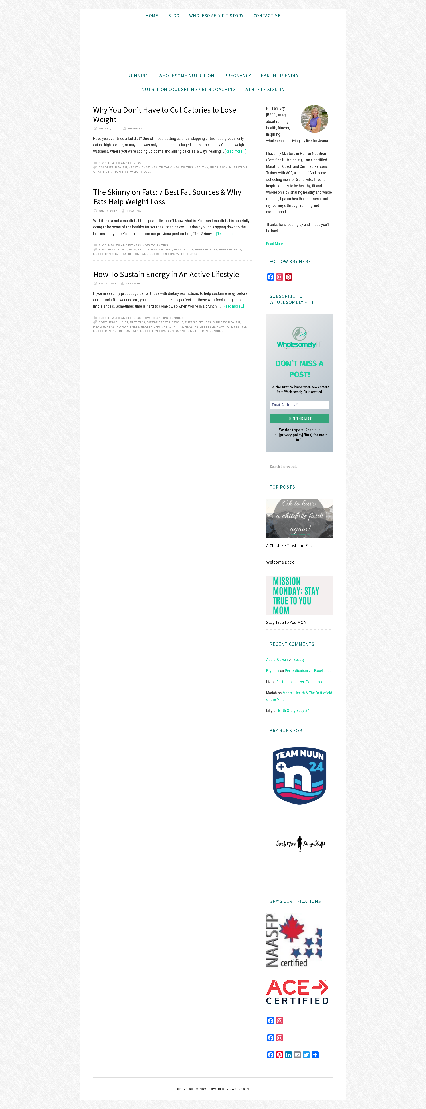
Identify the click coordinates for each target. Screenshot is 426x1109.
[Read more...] (235, 151)
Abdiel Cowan (277, 659)
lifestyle (239, 326)
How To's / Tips (155, 245)
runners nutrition (191, 330)
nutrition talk (135, 254)
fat (124, 249)
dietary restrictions (165, 322)
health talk (161, 167)
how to (223, 326)
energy (191, 322)
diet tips (137, 322)
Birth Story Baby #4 (293, 710)
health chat (139, 167)
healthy (201, 167)
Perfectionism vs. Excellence (308, 670)
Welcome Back (280, 562)
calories (106, 167)
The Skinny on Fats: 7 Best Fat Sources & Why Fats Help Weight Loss (167, 197)
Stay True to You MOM (286, 622)
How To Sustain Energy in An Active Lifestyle (166, 274)
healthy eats (206, 249)
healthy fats (230, 249)
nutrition (219, 167)
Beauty (299, 659)
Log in (244, 1089)
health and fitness (123, 326)
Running (177, 318)
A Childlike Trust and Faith (290, 545)
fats (132, 249)
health (121, 167)
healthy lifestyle (200, 326)
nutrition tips (116, 171)
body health (109, 249)
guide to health (226, 322)
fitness (204, 322)
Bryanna (272, 670)
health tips (183, 167)
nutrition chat (106, 254)
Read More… (275, 243)
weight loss (140, 171)
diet (124, 322)
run (170, 330)
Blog (103, 163)
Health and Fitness (124, 163)
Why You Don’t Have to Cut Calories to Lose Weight (164, 114)
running (216, 330)
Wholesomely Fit (213, 45)
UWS (233, 1089)
